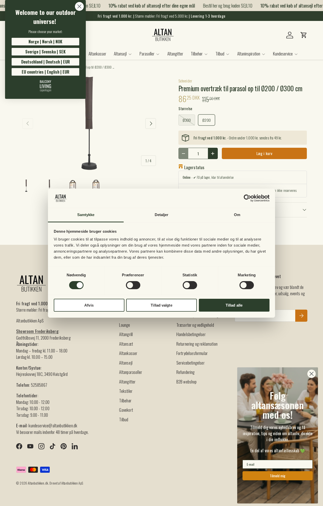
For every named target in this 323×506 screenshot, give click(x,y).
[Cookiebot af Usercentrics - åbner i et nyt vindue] (247, 198)
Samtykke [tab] (86, 215)
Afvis (89, 305)
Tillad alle (234, 305)
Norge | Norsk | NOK (45, 42)
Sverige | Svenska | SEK (45, 52)
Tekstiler (125, 391)
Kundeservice (283, 53)
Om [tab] (237, 215)
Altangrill (126, 334)
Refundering (185, 372)
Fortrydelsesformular (192, 353)
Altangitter (175, 53)
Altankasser (97, 53)
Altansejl (120, 53)
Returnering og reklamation (197, 344)
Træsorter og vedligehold (195, 325)
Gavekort (126, 410)
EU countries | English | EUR (45, 72)
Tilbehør (197, 53)
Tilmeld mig (277, 475)
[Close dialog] (79, 6)
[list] (89, 123)
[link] (45, 86)
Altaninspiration (248, 53)
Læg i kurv (264, 153)
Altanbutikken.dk (38, 483)
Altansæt (126, 344)
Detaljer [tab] (162, 215)
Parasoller (147, 53)
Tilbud (220, 53)
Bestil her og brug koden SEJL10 (225, 5)
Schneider (185, 80)
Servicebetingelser (190, 363)
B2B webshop (186, 381)
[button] (303, 35)
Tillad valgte (161, 305)
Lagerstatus (194, 167)
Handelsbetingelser (191, 334)
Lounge (124, 325)
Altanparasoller (130, 372)
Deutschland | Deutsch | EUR (45, 62)
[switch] (133, 285)
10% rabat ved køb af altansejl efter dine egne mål (149, 5)
